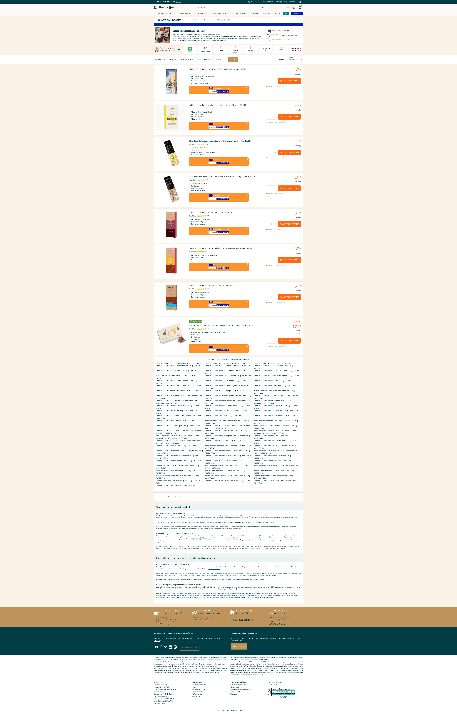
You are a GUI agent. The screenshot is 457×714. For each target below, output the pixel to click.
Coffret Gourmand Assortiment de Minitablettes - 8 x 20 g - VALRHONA (178, 477)
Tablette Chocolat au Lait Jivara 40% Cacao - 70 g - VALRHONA (224, 462)
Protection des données (238, 685)
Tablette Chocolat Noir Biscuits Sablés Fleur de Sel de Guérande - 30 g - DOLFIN (273, 402)
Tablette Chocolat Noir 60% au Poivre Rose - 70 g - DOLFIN (178, 366)
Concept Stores (263, 659)
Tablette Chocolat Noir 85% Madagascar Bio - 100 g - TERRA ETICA (227, 407)
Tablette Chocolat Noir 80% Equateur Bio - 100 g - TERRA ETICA (275, 407)
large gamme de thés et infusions (240, 670)
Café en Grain (202, 13)
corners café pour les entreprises (240, 672)
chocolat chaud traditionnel (199, 538)
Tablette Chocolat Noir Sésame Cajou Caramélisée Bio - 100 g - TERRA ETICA (228, 452)
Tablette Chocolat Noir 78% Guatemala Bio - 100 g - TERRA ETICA (276, 442)
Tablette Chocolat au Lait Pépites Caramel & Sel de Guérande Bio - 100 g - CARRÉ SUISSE (227, 427)
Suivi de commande (198, 689)
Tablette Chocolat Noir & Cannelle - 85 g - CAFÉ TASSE (176, 421)
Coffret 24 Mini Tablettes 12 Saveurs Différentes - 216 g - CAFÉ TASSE (275, 392)
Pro (286, 13)
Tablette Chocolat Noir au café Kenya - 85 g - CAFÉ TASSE (275, 386)
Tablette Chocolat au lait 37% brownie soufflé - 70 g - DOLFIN (228, 481)
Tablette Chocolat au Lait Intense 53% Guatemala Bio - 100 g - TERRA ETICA (179, 417)
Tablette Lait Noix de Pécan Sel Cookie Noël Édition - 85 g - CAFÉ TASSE (178, 467)
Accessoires (266, 13)
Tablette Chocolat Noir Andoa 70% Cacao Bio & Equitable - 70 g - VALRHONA (179, 457)
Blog (285, 1)
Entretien (255, 13)
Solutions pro (278, 1)
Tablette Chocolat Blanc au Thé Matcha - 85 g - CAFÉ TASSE (178, 391)
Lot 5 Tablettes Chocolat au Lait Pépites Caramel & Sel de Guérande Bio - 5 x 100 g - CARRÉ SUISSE (275, 432)
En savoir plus (239, 646)
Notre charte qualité (160, 692)
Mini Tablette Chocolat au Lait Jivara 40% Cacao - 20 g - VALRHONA (220, 141)
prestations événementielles (162, 670)
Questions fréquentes (199, 685)
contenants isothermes (288, 664)
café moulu (258, 666)
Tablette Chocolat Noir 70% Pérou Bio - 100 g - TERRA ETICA (276, 411)
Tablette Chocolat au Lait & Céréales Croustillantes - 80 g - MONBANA (220, 248)
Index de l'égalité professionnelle (165, 689)
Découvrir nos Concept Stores (164, 699)
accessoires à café (235, 664)
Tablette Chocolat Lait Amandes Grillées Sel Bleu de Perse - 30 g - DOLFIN (179, 397)
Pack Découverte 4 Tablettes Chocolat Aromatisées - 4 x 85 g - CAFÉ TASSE (228, 477)
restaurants (279, 657)
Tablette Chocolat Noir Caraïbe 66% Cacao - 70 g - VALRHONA (179, 461)
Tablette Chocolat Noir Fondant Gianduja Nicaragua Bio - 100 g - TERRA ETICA (179, 452)
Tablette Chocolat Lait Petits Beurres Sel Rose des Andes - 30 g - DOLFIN (228, 397)
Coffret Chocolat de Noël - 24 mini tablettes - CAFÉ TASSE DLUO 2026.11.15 (223, 325)
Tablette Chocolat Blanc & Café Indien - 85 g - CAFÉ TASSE (276, 416)
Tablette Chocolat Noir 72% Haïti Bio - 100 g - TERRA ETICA (227, 411)
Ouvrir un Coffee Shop (161, 696)
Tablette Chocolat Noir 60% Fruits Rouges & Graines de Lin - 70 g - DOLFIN (227, 387)
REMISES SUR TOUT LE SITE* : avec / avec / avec (228, 24)
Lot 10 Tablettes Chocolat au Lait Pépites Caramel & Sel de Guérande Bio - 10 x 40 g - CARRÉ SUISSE (177, 437)
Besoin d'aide (255, 2)
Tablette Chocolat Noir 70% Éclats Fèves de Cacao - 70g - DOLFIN (177, 382)
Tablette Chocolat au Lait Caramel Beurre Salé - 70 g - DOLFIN (179, 363)
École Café (292, 1)
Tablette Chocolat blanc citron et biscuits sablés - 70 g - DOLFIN (217, 105)
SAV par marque (197, 694)
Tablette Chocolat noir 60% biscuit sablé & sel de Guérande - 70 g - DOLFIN (276, 482)
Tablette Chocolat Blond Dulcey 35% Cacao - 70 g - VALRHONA (273, 462)
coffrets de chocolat (267, 597)
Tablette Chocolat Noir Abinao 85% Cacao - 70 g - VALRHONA (228, 456)
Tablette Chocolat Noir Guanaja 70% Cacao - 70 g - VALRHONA (273, 457)
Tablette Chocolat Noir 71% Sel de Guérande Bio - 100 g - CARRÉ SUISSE (275, 447)
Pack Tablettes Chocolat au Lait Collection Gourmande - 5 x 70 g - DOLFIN (228, 447)
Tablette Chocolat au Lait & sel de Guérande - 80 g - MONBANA (217, 69)
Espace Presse (273, 685)
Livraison (195, 687)
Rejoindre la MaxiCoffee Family (164, 701)
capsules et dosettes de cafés (274, 666)
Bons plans (297, 13)
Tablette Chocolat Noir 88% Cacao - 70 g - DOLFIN (273, 381)
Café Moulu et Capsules (220, 13)
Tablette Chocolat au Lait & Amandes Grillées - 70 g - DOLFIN (228, 366)
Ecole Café (197, 668)
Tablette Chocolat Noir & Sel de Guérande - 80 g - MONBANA (228, 376)
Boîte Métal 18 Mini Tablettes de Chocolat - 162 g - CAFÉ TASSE (177, 377)
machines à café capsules (201, 672)
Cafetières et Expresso (185, 13)
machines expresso (297, 662)
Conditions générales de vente (240, 689)
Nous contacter (197, 696)
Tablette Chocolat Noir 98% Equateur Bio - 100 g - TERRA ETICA (177, 407)
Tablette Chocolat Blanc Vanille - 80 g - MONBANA (224, 416)
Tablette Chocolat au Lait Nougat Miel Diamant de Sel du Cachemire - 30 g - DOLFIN (177, 402)
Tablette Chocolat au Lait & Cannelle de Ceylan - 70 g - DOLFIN (274, 367)
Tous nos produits (268, 1)
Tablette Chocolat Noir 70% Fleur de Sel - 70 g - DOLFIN (226, 381)
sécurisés (246, 612)
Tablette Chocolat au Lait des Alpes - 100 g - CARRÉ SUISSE (178, 426)
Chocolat (211, 20)
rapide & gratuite (209, 612)
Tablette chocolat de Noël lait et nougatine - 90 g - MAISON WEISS (178, 482)
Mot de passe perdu (198, 692)
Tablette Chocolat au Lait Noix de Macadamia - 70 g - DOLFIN (277, 376)
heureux (281, 612)
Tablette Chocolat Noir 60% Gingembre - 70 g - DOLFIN (274, 363)
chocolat (175, 40)
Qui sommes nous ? (160, 685)
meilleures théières (271, 664)
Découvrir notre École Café (163, 694)
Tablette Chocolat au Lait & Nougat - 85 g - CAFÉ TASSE (226, 391)
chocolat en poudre (252, 597)
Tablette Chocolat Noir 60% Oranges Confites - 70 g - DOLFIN (277, 371)
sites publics (234, 659)
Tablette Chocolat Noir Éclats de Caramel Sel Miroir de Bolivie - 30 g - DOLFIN (228, 402)
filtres (220, 59)
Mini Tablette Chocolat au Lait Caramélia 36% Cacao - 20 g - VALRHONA (222, 176)
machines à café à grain (185, 672)
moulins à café (214, 672)
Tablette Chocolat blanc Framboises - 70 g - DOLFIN (175, 486)
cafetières (245, 664)
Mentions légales (235, 692)
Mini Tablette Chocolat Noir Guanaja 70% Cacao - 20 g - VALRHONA (225, 472)
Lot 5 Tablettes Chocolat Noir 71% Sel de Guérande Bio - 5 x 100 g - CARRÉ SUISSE (276, 452)
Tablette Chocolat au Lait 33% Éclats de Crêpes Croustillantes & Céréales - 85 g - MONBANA (178, 442)
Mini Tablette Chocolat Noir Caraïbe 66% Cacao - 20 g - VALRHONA (274, 472)
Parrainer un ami (159, 703)
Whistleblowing (235, 687)
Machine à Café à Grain (164, 13)
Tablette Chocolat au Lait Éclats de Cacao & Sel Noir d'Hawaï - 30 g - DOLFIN (277, 397)
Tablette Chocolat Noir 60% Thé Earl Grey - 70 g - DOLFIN (226, 363)
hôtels (273, 657)
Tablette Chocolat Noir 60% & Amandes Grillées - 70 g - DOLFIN (225, 372)
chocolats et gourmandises (289, 670)
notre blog (157, 641)
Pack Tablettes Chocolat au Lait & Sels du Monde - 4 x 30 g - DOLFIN (276, 422)
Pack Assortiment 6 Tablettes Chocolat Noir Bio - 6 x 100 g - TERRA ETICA (227, 422)
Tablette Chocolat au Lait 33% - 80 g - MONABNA (211, 285)
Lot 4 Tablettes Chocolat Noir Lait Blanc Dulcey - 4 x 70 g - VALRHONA (177, 472)
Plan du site (234, 694)
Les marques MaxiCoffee (162, 687)
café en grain (248, 666)
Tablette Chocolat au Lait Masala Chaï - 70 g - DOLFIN (176, 371)
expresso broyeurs (255, 664)
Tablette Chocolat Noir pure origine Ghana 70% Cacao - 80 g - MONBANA (228, 437)
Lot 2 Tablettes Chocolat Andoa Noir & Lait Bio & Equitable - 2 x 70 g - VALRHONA (228, 467)
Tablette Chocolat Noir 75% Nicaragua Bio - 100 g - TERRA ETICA (178, 412)
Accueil (189, 20)
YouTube (216, 638)
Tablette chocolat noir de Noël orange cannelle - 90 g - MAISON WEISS (274, 477)
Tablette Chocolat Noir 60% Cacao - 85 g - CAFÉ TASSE (176, 446)
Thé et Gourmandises (241, 13)
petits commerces (289, 657)
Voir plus (178, 1)
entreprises (267, 657)
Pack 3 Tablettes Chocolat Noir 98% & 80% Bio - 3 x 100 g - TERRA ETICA (276, 427)
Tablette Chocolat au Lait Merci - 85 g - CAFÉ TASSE (224, 441)
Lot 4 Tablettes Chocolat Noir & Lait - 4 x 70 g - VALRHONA (276, 466)
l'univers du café (171, 612)
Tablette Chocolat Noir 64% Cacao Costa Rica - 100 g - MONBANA (274, 437)
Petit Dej (277, 13)
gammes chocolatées (214, 569)
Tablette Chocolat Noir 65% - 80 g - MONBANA (210, 212)
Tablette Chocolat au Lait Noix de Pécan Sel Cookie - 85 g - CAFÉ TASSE (226, 432)
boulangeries (299, 657)
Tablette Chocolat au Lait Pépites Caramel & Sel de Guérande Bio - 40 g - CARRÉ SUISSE (178, 432)
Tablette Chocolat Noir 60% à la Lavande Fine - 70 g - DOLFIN (179, 386)
